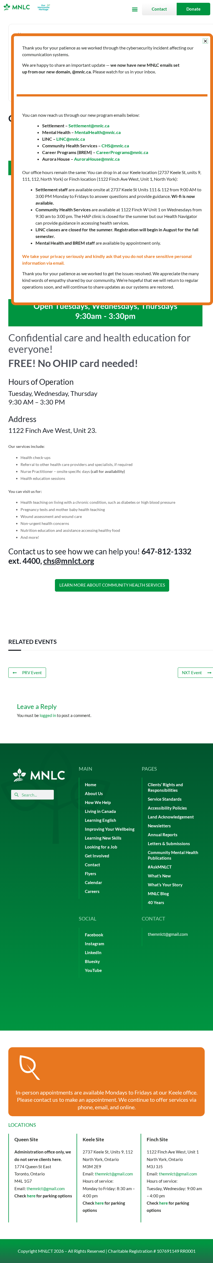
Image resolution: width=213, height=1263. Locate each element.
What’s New (159, 876)
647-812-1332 (166, 551)
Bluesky (92, 961)
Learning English (100, 820)
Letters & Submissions (169, 843)
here (31, 1195)
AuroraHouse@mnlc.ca (97, 159)
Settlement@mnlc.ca (89, 125)
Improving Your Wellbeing (110, 829)
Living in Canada (100, 811)
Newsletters (159, 825)
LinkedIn (93, 952)
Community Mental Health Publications (173, 855)
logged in (48, 715)
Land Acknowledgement (171, 817)
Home (90, 784)
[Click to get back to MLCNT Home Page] (39, 775)
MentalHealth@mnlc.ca (98, 132)
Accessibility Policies (167, 808)
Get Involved (97, 855)
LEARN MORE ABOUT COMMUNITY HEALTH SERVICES (112, 585)
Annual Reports (163, 834)
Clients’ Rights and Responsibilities (165, 787)
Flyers (90, 873)
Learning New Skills (103, 838)
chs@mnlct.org (68, 560)
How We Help (98, 802)
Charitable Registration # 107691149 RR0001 (152, 1251)
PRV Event (32, 672)
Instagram (94, 943)
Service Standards (165, 799)
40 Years (156, 902)
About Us (94, 793)
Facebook (94, 934)
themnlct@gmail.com (168, 934)
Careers (92, 891)
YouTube (93, 970)
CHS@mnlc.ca (115, 145)
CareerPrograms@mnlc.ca (122, 152)
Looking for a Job (101, 847)
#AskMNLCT (160, 867)
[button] (134, 9)
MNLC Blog (158, 893)
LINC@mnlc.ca (70, 139)
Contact (92, 864)
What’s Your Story (165, 884)
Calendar (93, 882)
